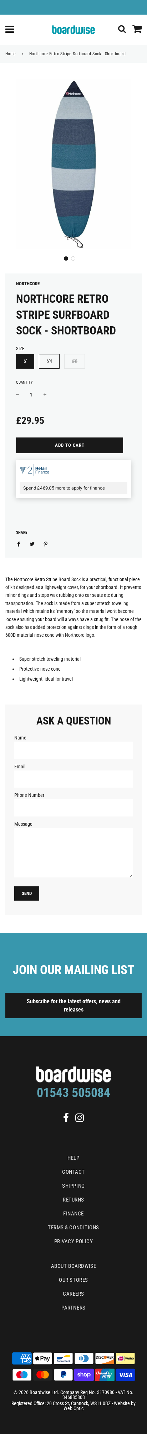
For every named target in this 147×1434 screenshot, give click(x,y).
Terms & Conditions (73, 1227)
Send (27, 893)
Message (23, 824)
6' (25, 361)
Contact (73, 1172)
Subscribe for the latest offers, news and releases (74, 1005)
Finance (73, 1213)
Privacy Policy (73, 1241)
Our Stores (73, 1280)
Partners (73, 1308)
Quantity (24, 382)
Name (20, 738)
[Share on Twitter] (32, 543)
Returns (73, 1200)
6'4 (49, 361)
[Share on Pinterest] (46, 543)
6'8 (74, 361)
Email (19, 766)
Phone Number (29, 795)
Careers (73, 1294)
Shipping (73, 1186)
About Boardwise (73, 1266)
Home (10, 53)
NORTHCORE (28, 283)
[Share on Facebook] (20, 543)
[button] (66, 258)
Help (73, 1158)
